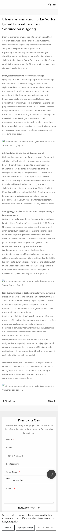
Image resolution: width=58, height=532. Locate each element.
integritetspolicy (10, 521)
